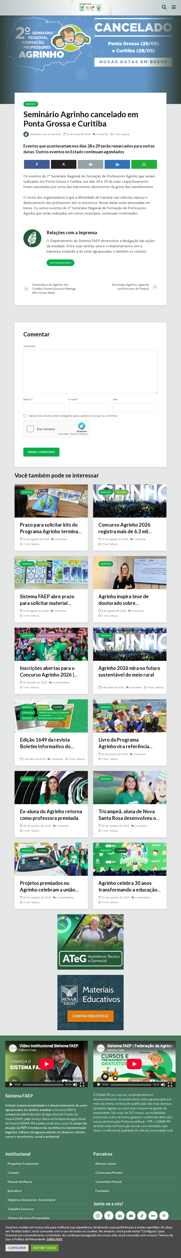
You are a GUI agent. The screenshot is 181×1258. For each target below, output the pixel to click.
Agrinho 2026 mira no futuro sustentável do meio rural (129, 671)
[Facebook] (108, 1215)
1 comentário (143, 897)
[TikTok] (142, 1215)
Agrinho (31, 104)
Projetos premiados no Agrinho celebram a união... (49, 886)
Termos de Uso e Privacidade (28, 1218)
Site (115, 399)
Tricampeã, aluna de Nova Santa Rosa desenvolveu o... (128, 814)
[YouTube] (131, 1215)
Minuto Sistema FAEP (49, 635)
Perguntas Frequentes (23, 1164)
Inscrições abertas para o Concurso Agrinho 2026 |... (48, 671)
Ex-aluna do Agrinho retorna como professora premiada (51, 814)
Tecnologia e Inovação (51, 718)
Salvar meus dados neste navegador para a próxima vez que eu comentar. (73, 415)
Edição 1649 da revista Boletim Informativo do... (47, 743)
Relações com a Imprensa (45, 134)
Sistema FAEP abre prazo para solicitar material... (47, 599)
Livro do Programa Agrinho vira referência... (125, 743)
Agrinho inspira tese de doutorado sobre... (123, 599)
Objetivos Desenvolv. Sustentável (31, 1200)
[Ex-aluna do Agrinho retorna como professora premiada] (51, 787)
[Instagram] (97, 1215)
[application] (46, 1064)
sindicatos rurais (57, 1123)
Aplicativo (15, 1191)
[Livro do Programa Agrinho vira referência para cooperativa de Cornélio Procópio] (129, 715)
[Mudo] (75, 1085)
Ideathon (27, 712)
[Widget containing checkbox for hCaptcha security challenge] (56, 428)
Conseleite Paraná (108, 1182)
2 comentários (61, 682)
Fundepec (102, 1191)
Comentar (102, 134)
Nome (27, 399)
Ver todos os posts (60, 262)
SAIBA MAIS (54, 1239)
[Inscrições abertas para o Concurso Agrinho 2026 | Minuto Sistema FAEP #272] (51, 644)
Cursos (58, 707)
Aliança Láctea (105, 1164)
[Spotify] (164, 1215)
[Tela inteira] (82, 1085)
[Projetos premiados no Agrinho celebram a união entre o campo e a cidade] (51, 859)
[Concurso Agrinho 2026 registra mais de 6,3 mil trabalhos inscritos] (129, 501)
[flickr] (153, 1215)
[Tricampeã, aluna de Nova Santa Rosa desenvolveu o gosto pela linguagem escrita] (129, 787)
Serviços (27, 718)
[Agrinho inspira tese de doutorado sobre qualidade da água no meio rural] (129, 572)
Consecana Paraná (108, 1173)
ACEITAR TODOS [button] (44, 1248)
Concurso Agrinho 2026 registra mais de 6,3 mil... (124, 528)
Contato (13, 1173)
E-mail (73, 399)
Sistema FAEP (64, 1110)
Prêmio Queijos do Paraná (54, 712)
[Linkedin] (119, 1215)
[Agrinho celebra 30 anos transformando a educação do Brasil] (129, 859)
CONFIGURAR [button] (17, 1248)
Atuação (121, 492)
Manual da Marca (20, 1182)
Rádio (70, 635)
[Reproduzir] (11, 1085)
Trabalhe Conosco (21, 1209)
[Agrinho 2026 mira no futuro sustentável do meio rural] (129, 644)
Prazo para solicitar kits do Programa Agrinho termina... (50, 528)
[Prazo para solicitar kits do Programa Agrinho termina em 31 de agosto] (51, 501)
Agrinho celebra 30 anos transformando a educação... (129, 886)
